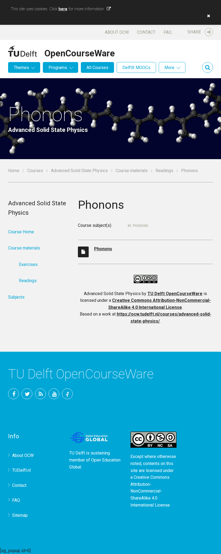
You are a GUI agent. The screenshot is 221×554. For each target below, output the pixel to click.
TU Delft (67, 393)
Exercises (28, 264)
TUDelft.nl (21, 470)
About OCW (117, 32)
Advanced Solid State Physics (79, 170)
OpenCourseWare (79, 52)
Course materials (132, 170)
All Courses (97, 67)
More (169, 67)
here (62, 8)
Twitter (27, 393)
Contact (146, 32)
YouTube (54, 393)
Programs (58, 67)
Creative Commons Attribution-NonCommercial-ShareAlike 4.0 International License (150, 491)
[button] (207, 15)
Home (13, 170)
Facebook (13, 393)
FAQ (167, 32)
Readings (164, 170)
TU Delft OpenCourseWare (174, 293)
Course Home (21, 231)
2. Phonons (138, 226)
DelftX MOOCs (136, 67)
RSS (40, 393)
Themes (21, 67)
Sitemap (20, 515)
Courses (35, 170)
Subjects (16, 297)
